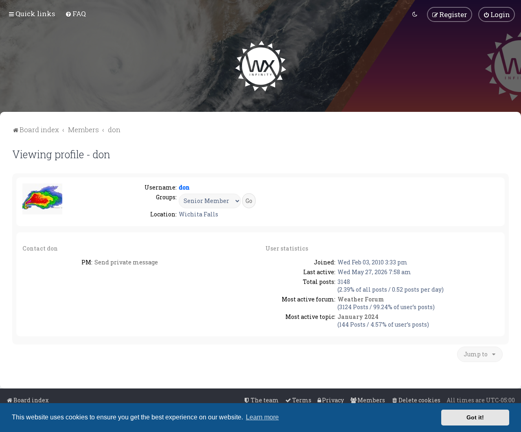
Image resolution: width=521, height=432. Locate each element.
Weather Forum (360, 299)
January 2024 (358, 317)
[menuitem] (75, 13)
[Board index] (260, 66)
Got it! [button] (475, 417)
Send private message (126, 262)
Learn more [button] (262, 417)
